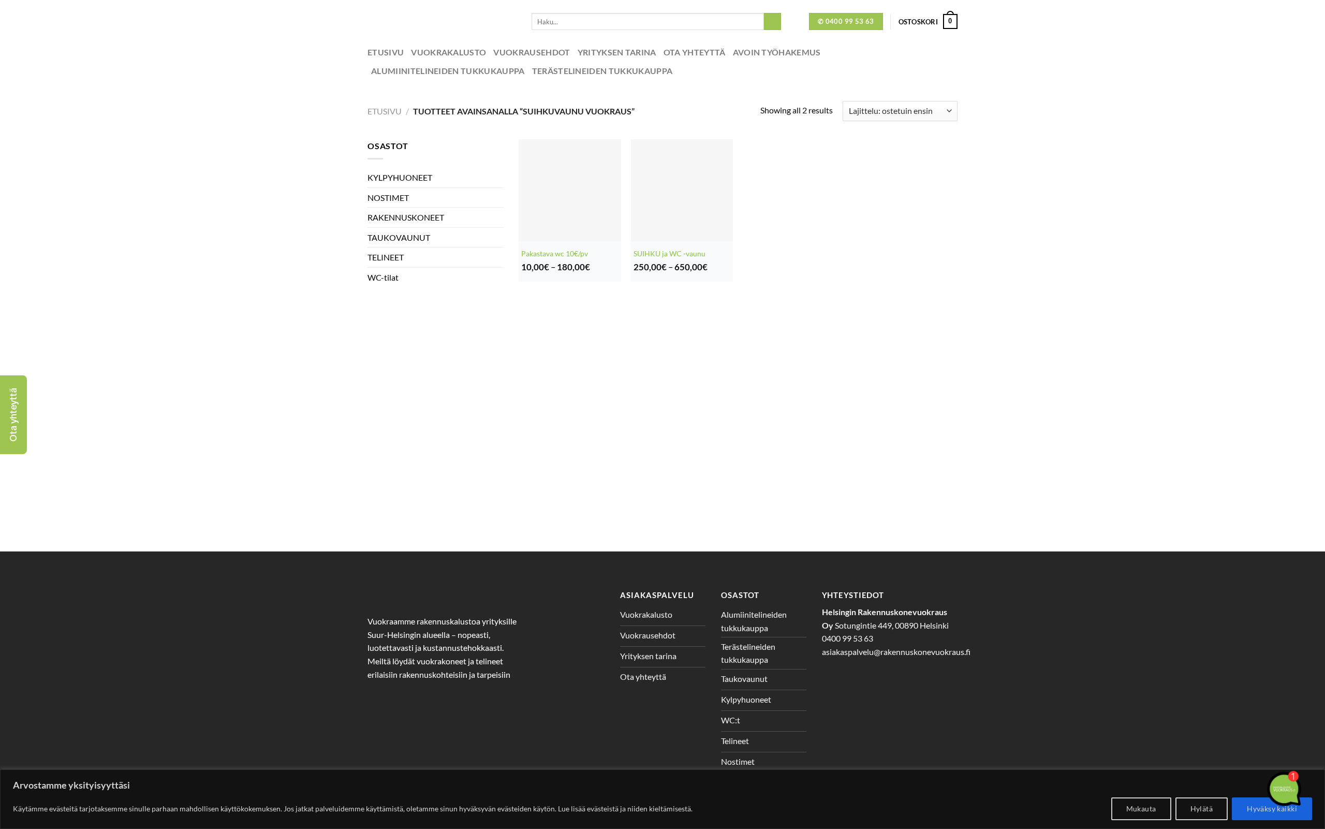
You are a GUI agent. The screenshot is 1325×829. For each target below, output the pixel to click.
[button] (13, 414)
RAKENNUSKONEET (405, 217)
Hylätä (1201, 808)
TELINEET (385, 257)
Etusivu (385, 52)
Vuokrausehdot (531, 52)
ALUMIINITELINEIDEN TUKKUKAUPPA (448, 71)
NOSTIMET (388, 197)
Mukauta (1141, 808)
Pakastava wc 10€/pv (554, 253)
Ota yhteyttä (695, 52)
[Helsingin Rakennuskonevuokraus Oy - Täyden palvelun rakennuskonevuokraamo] (441, 21)
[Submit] (772, 22)
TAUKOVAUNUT (398, 237)
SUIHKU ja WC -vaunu (669, 253)
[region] (662, 799)
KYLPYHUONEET (399, 177)
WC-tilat (383, 277)
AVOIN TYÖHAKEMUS (777, 52)
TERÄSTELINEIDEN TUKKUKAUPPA (602, 71)
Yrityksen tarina (617, 52)
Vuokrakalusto (448, 52)
